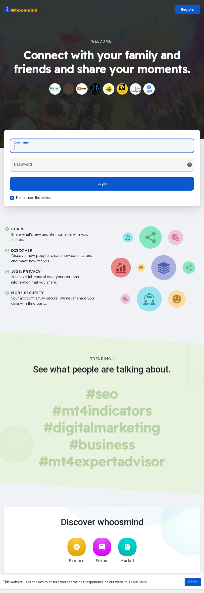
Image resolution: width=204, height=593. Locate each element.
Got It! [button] (192, 582)
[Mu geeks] (82, 89)
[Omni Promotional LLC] (95, 89)
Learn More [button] (138, 582)
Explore (76, 560)
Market (127, 560)
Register (188, 9)
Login (102, 184)
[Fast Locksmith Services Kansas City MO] (68, 89)
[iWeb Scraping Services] (149, 89)
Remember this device (33, 198)
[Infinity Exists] (122, 89)
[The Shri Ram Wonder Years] (108, 89)
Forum (102, 560)
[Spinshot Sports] (55, 89)
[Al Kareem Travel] (135, 89)
